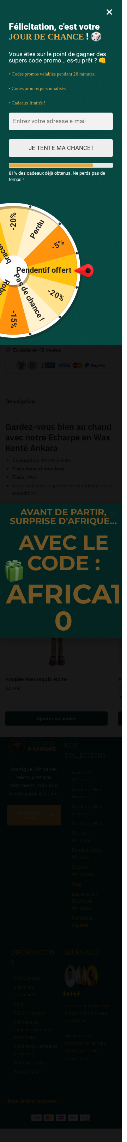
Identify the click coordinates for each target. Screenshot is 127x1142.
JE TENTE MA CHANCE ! (61, 147)
